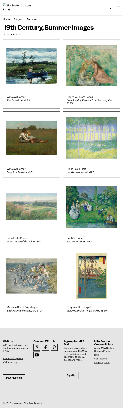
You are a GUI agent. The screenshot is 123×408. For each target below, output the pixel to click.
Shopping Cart (102, 362)
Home (6, 19)
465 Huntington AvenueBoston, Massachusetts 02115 (15, 348)
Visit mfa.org (10, 362)
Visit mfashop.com (13, 358)
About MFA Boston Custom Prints (104, 350)
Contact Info (100, 358)
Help (96, 354)
